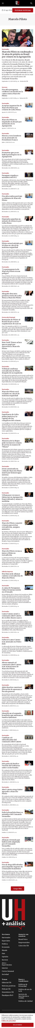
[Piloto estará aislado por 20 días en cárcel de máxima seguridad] (29, 242)
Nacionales (5, 49)
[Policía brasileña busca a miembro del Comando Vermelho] (29, 811)
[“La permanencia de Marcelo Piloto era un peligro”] (29, 268)
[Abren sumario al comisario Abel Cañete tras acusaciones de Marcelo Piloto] (29, 662)
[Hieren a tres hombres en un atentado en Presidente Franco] (29, 135)
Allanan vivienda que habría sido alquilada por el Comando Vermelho (11, 843)
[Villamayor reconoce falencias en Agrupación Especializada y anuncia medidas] (29, 494)
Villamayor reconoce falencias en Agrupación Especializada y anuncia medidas (12, 498)
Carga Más (17, 889)
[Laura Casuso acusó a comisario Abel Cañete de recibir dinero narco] (29, 613)
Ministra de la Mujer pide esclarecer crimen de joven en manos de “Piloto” (12, 444)
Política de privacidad (8, 1021)
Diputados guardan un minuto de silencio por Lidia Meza (11, 221)
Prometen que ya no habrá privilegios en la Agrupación (11, 155)
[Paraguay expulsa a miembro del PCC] (29, 174)
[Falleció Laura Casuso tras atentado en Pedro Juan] (29, 639)
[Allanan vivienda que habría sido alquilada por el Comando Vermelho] (29, 839)
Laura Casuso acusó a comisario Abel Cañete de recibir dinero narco (12, 616)
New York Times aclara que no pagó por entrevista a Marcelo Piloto (12, 345)
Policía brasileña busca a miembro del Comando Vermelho (12, 814)
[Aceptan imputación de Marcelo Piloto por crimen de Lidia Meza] (29, 105)
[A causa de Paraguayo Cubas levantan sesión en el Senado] (29, 587)
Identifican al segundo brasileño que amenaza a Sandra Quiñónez (12, 715)
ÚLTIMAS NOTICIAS (23, 10)
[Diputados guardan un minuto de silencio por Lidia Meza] (29, 218)
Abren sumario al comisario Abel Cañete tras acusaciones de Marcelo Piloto (11, 665)
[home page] (17, 3)
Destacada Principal (8, 317)
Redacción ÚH (24, 81)
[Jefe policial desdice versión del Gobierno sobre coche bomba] (29, 763)
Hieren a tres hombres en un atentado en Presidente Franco (11, 138)
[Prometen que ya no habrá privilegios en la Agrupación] (29, 152)
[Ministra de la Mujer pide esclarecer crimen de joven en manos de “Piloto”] (29, 440)
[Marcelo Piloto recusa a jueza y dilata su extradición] (29, 550)
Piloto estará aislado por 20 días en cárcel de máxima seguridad (12, 245)
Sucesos (4, 87)
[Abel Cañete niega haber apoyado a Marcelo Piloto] (29, 789)
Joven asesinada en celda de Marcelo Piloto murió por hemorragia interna (12, 472)
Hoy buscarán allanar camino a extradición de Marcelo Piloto (12, 576)
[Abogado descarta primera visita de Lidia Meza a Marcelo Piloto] (29, 293)
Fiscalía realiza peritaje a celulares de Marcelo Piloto (12, 198)
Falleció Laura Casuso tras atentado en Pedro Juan (11, 642)
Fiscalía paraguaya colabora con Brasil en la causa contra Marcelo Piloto (12, 93)
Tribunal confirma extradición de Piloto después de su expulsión (12, 371)
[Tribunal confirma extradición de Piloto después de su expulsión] (29, 368)
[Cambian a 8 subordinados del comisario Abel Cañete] (29, 737)
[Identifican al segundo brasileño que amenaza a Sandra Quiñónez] (29, 712)
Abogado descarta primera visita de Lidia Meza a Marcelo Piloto (12, 296)
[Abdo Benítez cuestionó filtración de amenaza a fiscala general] (29, 686)
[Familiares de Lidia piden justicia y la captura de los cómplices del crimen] (29, 413)
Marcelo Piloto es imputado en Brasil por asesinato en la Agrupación (12, 123)
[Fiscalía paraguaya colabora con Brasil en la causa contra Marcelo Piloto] (29, 89)
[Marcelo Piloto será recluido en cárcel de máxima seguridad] (29, 391)
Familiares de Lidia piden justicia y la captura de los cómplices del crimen (11, 417)
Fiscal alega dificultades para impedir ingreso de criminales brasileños (12, 867)
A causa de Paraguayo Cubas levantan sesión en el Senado (11, 590)
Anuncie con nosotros (23, 935)
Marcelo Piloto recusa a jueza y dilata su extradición (12, 553)
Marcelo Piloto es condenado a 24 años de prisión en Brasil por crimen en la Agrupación (17, 54)
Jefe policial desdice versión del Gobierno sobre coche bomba (11, 766)
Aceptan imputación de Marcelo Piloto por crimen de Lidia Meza (12, 108)
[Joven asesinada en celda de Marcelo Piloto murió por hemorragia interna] (29, 468)
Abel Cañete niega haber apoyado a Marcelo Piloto (12, 791)
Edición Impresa (7, 571)
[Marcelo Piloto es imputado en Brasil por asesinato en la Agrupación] (29, 119)
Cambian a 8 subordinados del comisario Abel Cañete (11, 740)
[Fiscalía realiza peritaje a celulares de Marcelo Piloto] (29, 195)
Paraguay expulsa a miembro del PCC (10, 176)
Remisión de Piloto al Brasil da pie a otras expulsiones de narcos (11, 322)
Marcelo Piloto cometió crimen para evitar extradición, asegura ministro (12, 526)
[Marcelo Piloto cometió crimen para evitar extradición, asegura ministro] (29, 522)
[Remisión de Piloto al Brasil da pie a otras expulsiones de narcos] (29, 319)
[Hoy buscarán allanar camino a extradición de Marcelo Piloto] (29, 573)
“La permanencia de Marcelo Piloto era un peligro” (11, 271)
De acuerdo (17, 1025)
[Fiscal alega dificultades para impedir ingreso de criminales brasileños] (29, 864)
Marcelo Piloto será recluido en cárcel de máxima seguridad (11, 393)
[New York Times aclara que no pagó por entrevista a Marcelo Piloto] (29, 342)
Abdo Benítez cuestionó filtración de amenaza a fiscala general (12, 689)
